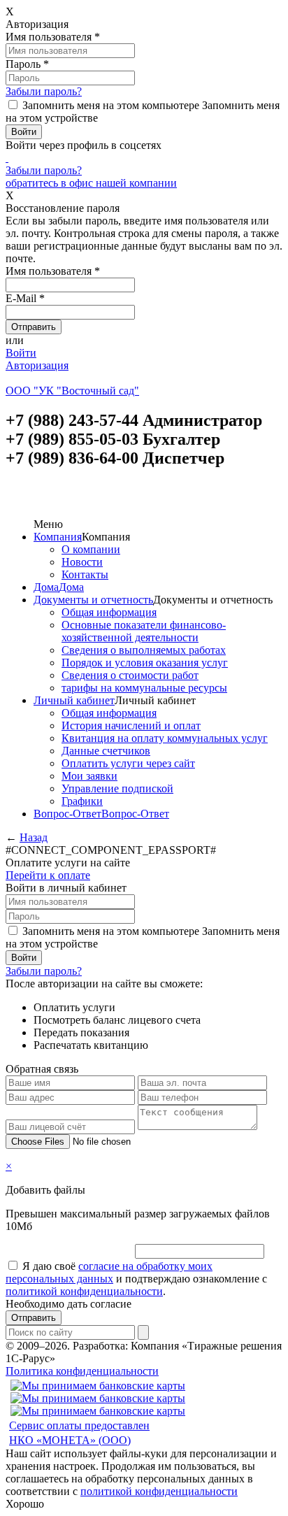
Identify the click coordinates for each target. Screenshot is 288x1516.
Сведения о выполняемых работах (144, 650)
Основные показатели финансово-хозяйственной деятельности (144, 631)
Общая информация (109, 612)
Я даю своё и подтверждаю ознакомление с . (136, 1278)
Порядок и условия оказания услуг (145, 662)
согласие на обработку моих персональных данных (109, 1272)
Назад (34, 837)
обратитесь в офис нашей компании (91, 183)
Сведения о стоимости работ (130, 675)
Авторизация (37, 365)
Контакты (85, 574)
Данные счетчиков (106, 751)
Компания (58, 537)
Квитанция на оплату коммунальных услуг (165, 738)
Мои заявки (89, 776)
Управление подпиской (117, 788)
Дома (46, 587)
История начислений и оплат (131, 725)
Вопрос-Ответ (67, 814)
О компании (91, 549)
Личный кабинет (74, 700)
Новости (82, 562)
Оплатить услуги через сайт (128, 763)
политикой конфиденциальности (84, 1291)
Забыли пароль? (44, 91)
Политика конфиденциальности (82, 1371)
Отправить (33, 1318)
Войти (21, 353)
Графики (82, 801)
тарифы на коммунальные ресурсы (144, 688)
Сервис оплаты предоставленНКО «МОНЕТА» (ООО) (79, 1433)
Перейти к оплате (48, 875)
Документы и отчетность (93, 600)
